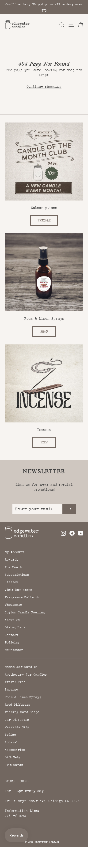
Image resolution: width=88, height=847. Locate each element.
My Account (14, 552)
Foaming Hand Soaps (22, 712)
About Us (12, 620)
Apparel (11, 742)
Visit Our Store (18, 590)
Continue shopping (44, 86)
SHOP (44, 331)
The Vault (13, 567)
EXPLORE (44, 220)
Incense (11, 689)
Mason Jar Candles (21, 667)
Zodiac (10, 734)
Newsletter (14, 650)
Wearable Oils (17, 727)
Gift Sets (12, 757)
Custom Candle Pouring (25, 612)
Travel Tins (15, 682)
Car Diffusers (17, 719)
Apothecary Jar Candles (26, 674)
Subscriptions (17, 574)
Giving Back (15, 627)
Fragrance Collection (23, 597)
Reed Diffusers (17, 704)
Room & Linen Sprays (23, 697)
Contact (11, 635)
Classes (11, 582)
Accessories (15, 750)
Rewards (12, 559)
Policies (12, 642)
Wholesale (13, 604)
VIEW (44, 442)
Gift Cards (14, 765)
